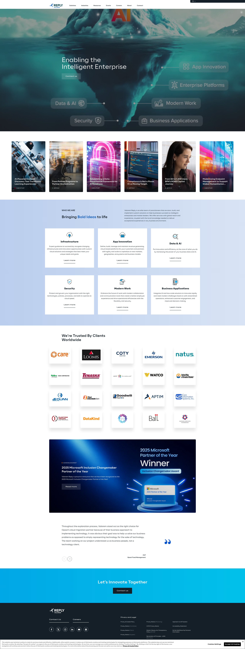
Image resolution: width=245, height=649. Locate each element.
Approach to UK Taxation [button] (180, 621)
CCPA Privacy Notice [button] (153, 626)
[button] (71, 76)
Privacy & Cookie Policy (130, 646)
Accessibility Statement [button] (180, 626)
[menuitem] (72, 6)
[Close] (243, 642)
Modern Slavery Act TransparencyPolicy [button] (157, 631)
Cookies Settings (214, 644)
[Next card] (69, 559)
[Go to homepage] (56, 6)
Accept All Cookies (232, 644)
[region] (122, 644)
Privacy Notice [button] (128, 626)
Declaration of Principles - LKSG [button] (156, 637)
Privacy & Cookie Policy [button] (127, 621)
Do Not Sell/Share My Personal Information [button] (182, 631)
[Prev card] (64, 559)
